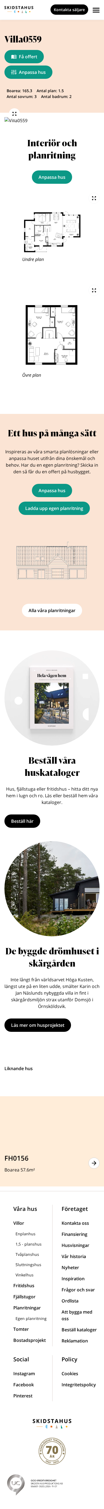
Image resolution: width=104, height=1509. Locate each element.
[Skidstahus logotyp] (18, 9)
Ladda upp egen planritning (54, 508)
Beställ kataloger (79, 1330)
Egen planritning (31, 1318)
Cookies (70, 1373)
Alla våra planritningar (52, 610)
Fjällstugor (24, 1297)
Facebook (23, 1385)
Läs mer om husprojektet (37, 1025)
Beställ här (22, 821)
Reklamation (75, 1341)
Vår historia (74, 1256)
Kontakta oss (75, 1223)
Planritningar (27, 1308)
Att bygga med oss (77, 1315)
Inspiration (73, 1279)
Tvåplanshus (27, 1254)
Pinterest (22, 1396)
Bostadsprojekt (29, 1340)
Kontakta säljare (69, 9)
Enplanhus (25, 1233)
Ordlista (70, 1301)
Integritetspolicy (79, 1385)
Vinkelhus (25, 1274)
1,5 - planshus (29, 1244)
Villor (18, 1223)
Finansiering (74, 1234)
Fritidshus (23, 1285)
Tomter (21, 1329)
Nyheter (70, 1267)
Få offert (28, 57)
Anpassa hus (32, 72)
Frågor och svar (78, 1290)
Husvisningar (75, 1245)
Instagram (24, 1373)
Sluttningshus (28, 1264)
